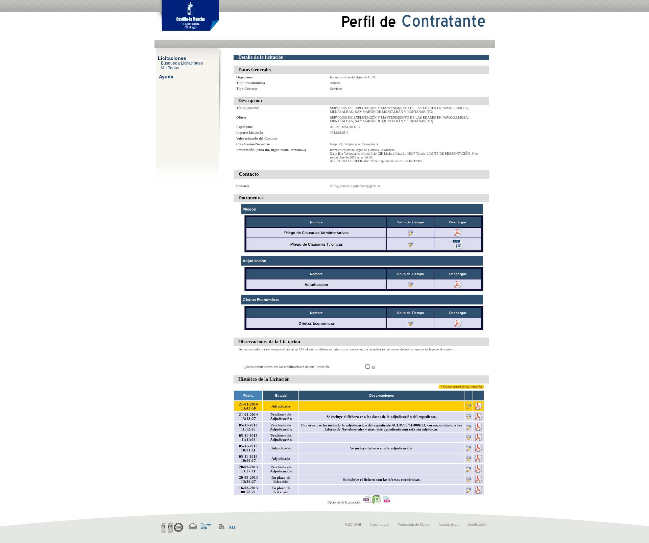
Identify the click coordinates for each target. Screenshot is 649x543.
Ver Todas (170, 67)
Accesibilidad (448, 524)
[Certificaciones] (172, 528)
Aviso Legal (379, 524)
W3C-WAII (353, 524)
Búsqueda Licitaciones (182, 62)
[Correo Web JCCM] (199, 526)
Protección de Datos (413, 524)
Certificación (477, 524)
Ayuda (166, 76)
